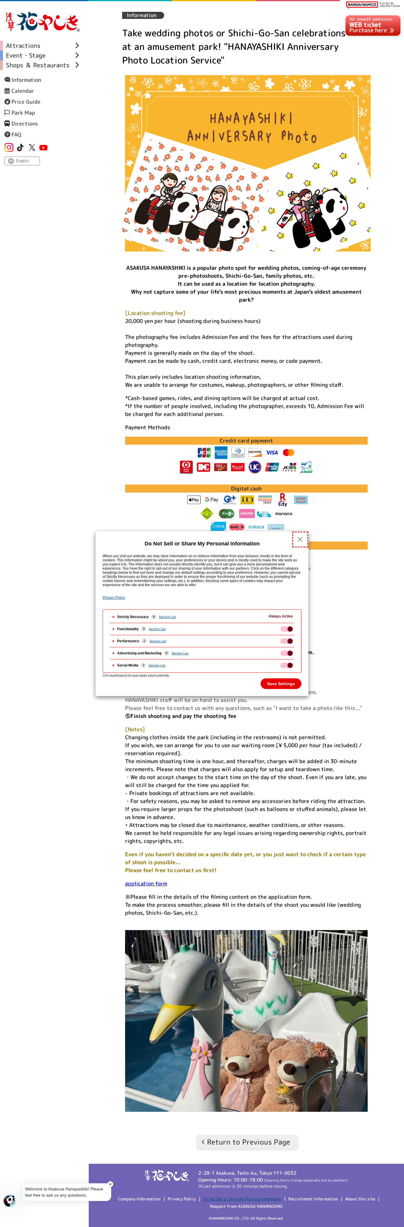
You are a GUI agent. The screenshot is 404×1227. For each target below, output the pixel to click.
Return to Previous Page (248, 1142)
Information (26, 80)
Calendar (23, 91)
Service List (167, 617)
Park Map (23, 112)
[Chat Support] (10, 1200)
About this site (360, 1199)
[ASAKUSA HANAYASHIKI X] (32, 147)
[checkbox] (286, 629)
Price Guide (26, 101)
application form (146, 883)
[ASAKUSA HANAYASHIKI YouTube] (43, 147)
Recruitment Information (313, 1199)
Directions (25, 123)
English (22, 161)
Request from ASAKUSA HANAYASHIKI (246, 1206)
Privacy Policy (182, 1199)
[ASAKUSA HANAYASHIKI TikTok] (20, 147)
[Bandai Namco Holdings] (373, 5)
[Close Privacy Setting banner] (300, 539)
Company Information (139, 1199)
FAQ (16, 134)
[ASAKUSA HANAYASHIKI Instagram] (8, 147)
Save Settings (281, 683)
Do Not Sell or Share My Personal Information (242, 1199)
